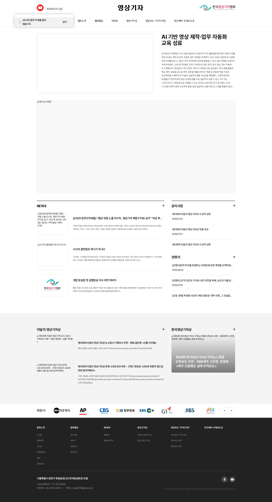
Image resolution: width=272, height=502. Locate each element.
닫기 (65, 22)
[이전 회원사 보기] (224, 410)
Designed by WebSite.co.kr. (223, 489)
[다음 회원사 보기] (231, 410)
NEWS (115, 21)
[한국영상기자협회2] (217, 8)
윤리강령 (40, 464)
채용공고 (73, 446)
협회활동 (99, 21)
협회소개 (82, 21)
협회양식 (73, 452)
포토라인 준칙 (176, 440)
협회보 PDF (108, 440)
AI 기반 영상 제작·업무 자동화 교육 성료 (194, 39)
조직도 (39, 446)
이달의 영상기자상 (144, 435)
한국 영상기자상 (143, 440)
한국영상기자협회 (130, 8)
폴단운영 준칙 (176, 446)
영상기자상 (131, 21)
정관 (38, 458)
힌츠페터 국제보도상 (184, 21)
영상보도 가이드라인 (155, 21)
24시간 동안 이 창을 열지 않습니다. (34, 22)
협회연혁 (40, 440)
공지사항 (73, 435)
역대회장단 (41, 452)
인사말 (39, 435)
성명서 (73, 440)
